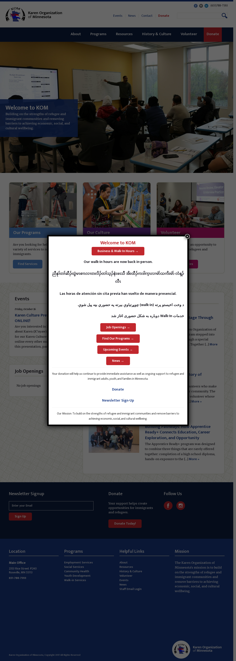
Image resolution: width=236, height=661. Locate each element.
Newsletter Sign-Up (118, 400)
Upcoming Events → (118, 349)
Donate (118, 389)
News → (118, 361)
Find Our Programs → (118, 338)
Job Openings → (118, 327)
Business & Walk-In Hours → (118, 251)
